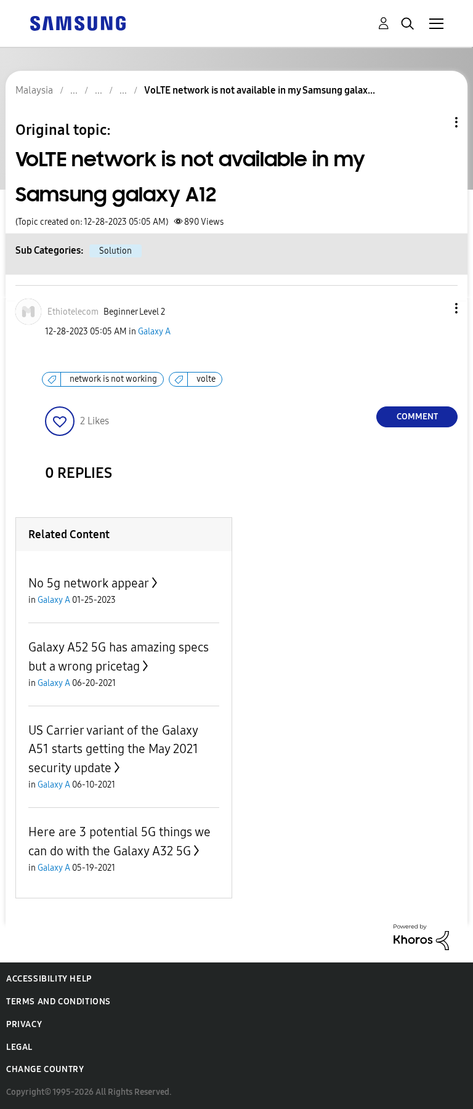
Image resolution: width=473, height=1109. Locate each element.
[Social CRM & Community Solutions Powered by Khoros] (421, 936)
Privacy (24, 1024)
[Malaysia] (78, 22)
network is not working (113, 379)
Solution (115, 251)
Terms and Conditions (58, 1001)
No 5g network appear (88, 583)
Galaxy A (154, 331)
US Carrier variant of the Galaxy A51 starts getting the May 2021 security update (113, 749)
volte (206, 379)
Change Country (45, 1069)
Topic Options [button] (435, 122)
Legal (19, 1047)
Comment (417, 416)
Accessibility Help (49, 979)
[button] (436, 308)
